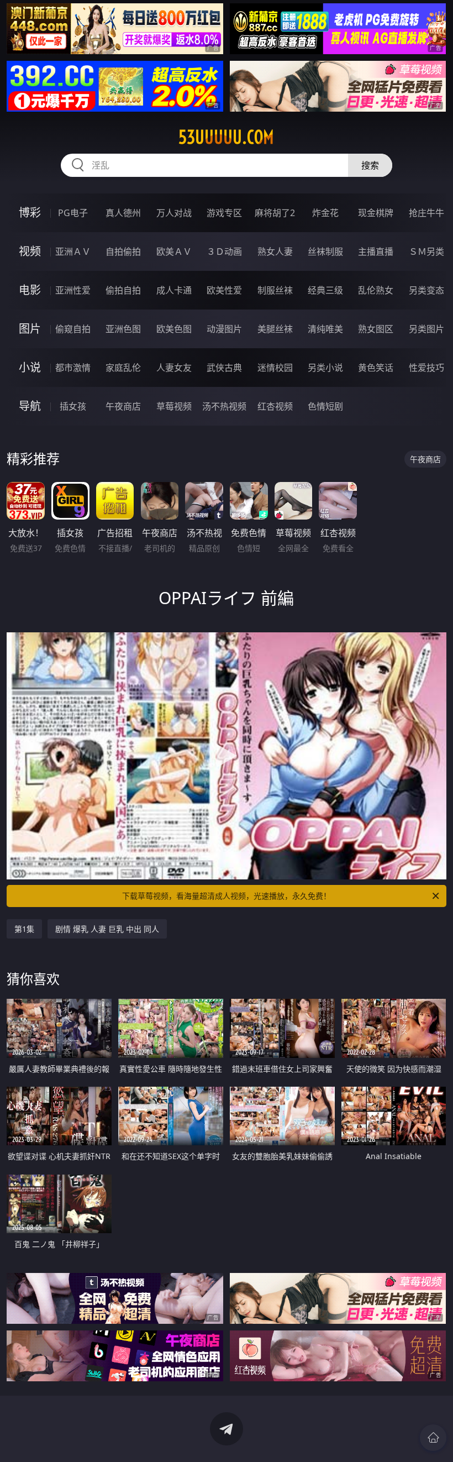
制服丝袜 (275, 290)
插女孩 (73, 406)
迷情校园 (275, 367)
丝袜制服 (325, 251)
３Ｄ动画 (224, 251)
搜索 (370, 165)
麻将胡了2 (275, 213)
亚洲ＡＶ (73, 251)
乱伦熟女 (375, 290)
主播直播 (375, 251)
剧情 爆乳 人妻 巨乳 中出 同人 (107, 929)
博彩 (30, 212)
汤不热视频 (224, 406)
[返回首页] (433, 1437)
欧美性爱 (224, 290)
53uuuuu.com (226, 137)
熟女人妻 (275, 251)
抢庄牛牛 (426, 213)
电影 (30, 289)
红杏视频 (275, 406)
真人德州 (123, 213)
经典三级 (325, 290)
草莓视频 (174, 406)
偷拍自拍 (123, 290)
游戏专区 (224, 213)
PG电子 (73, 213)
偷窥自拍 (73, 329)
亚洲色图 (123, 329)
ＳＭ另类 (426, 251)
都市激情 (73, 367)
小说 (30, 367)
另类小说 (325, 367)
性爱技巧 (426, 367)
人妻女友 (174, 367)
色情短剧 (325, 406)
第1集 (24, 929)
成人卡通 (174, 290)
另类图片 (426, 329)
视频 (30, 251)
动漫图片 (224, 329)
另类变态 (426, 290)
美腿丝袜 (275, 329)
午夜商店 (123, 406)
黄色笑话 (375, 367)
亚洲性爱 (73, 290)
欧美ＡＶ (174, 251)
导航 (30, 406)
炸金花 (325, 213)
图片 (30, 328)
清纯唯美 (325, 329)
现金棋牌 (375, 213)
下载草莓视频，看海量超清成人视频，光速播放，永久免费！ (226, 895)
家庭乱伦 (123, 367)
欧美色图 (174, 329)
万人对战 (174, 213)
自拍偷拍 (123, 251)
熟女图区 (375, 329)
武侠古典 (224, 367)
